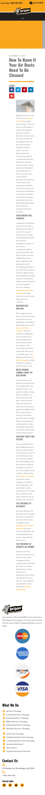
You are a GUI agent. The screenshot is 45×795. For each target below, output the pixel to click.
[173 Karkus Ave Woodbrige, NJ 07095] (3, 765)
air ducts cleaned (26, 476)
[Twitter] (10, 785)
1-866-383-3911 (16, 3)
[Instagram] (22, 785)
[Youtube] (16, 785)
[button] (22, 18)
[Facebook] (4, 785)
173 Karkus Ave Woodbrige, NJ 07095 (18, 768)
